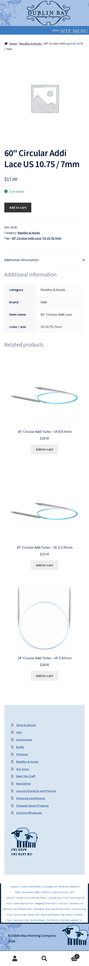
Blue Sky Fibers (38, 897)
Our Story (22, 769)
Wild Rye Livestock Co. (71, 920)
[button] (55, 30)
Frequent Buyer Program (32, 806)
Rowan (69, 914)
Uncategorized (50, 886)
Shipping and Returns (30, 798)
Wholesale (64, 886)
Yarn (19, 732)
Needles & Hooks (30, 43)
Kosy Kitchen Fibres (60, 909)
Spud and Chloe (21, 920)
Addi (44, 302)
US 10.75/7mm (52, 238)
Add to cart (18, 207)
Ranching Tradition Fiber (53, 914)
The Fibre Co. (52, 920)
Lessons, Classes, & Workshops (26, 886)
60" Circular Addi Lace (26, 238)
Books (20, 747)
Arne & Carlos (23, 897)
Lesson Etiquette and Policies (36, 791)
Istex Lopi (63, 903)
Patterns (22, 754)
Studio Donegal (37, 920)
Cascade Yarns (55, 897)
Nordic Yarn (34, 914)
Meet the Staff (25, 776)
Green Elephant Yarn (23, 903)
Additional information (21, 260)
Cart (68, 955)
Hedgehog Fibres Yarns (46, 903)
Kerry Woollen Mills (22, 909)
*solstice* (10, 897)
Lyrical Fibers (20, 914)
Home (13, 43)
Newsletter (23, 783)
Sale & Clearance (60, 892)
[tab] (44, 260)
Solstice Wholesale (29, 813)
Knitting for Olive (41, 909)
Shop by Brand (26, 725)
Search (44, 958)
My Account (15, 958)
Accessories (24, 739)
